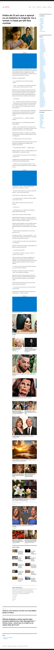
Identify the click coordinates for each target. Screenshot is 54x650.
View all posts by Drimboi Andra (24, 593)
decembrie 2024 (43, 61)
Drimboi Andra (14, 594)
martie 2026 (42, 44)
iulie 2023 (41, 80)
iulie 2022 (41, 93)
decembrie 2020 (43, 105)
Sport (41, 29)
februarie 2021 (42, 103)
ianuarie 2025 (42, 60)
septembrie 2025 (43, 51)
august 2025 (42, 52)
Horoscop (41, 20)
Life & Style (38, 7)
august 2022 (42, 92)
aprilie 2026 (42, 43)
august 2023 (42, 79)
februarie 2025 (42, 59)
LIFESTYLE (42, 23)
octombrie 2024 (42, 63)
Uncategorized (42, 31)
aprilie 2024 (42, 70)
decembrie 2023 (42, 74)
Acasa (30, 7)
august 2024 (42, 65)
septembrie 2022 (43, 91)
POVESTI (41, 25)
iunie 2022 (42, 94)
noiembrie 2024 (42, 62)
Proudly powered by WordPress (23, 646)
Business (50, 7)
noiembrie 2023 (42, 75)
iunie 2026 (42, 41)
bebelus (21, 73)
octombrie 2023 (42, 76)
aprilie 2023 (42, 83)
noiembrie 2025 (42, 49)
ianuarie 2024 (42, 73)
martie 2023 (42, 84)
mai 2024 (41, 69)
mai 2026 (41, 42)
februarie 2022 (42, 99)
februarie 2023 (42, 85)
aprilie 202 (42, 106)
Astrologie (42, 18)
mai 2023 (41, 82)
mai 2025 (41, 55)
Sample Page (5, 638)
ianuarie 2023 (42, 86)
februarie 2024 (42, 72)
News (34, 7)
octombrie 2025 (42, 50)
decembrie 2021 (42, 101)
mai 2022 (41, 95)
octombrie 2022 (42, 90)
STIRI (41, 30)
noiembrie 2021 (42, 102)
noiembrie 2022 (42, 89)
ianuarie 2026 (42, 46)
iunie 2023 (42, 81)
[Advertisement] (24, 61)
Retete (42, 22)
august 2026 (42, 39)
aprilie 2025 (42, 56)
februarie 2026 (42, 45)
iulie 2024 (41, 66)
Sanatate (44, 7)
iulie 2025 (41, 53)
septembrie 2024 (43, 64)
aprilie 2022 (42, 96)
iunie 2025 (42, 54)
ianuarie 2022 (42, 100)
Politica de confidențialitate (7, 637)
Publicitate (42, 27)
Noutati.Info (4, 646)
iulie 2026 (41, 40)
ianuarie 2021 (42, 104)
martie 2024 (42, 71)
